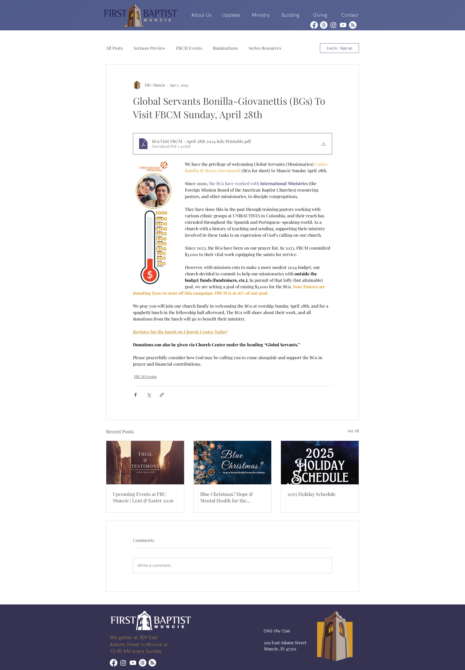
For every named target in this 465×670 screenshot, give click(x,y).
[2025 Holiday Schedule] (320, 462)
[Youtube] (343, 25)
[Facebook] (314, 25)
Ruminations (225, 48)
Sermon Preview (149, 48)
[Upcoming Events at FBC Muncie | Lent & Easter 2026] (145, 462)
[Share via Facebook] (135, 394)
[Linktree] (353, 25)
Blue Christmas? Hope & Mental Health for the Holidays (226, 497)
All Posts (114, 48)
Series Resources (265, 48)
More (297, 48)
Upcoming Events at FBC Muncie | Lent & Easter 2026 (143, 497)
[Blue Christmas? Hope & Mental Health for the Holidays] (233, 462)
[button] (201, 15)
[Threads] (323, 25)
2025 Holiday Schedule (311, 494)
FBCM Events (189, 48)
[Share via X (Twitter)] (148, 394)
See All (353, 430)
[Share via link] (161, 394)
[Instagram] (333, 25)
